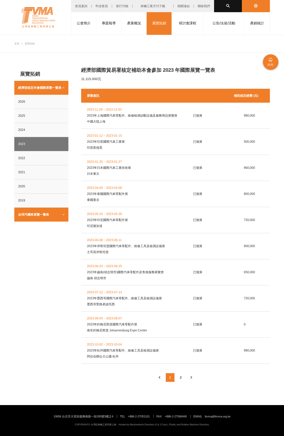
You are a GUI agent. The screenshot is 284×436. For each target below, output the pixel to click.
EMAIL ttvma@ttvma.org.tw (211, 416)
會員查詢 (81, 6)
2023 (21, 144)
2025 (21, 115)
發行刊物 (122, 6)
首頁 (16, 43)
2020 (21, 186)
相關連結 (183, 6)
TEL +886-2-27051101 (135, 416)
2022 (21, 158)
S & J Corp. (161, 424)
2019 (21, 200)
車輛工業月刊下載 (152, 6)
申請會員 (101, 6)
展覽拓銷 (30, 43)
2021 (21, 172)
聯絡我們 (204, 6)
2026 (21, 101)
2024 (21, 129)
